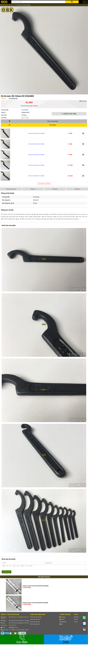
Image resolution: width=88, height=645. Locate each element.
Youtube (62, 619)
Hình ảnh (55, 189)
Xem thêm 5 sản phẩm (44, 183)
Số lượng (3, 117)
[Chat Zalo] (84, 624)
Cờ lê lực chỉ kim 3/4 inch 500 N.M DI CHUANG (35, 585)
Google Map (63, 621)
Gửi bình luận (6, 572)
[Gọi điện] (84, 618)
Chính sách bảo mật (35, 621)
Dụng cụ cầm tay (8, 5)
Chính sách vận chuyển (35, 617)
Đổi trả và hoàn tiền (34, 624)
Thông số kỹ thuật (11, 189)
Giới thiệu (76, 617)
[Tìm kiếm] (72, 1)
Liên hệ (76, 619)
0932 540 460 (69, 114)
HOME (2, 5)
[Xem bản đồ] (84, 629)
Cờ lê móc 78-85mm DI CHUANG (36, 176)
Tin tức (75, 621)
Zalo (62, 624)
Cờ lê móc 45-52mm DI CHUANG (36, 144)
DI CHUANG (24, 110)
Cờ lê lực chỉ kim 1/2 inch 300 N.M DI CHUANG (35, 602)
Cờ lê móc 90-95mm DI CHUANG (36, 165)
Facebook (62, 617)
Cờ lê (15, 5)
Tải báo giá (83, 101)
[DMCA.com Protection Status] (14, 633)
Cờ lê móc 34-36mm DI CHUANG (36, 154)
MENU (84, 2)
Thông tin (32, 189)
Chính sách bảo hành (35, 619)
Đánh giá (77, 189)
